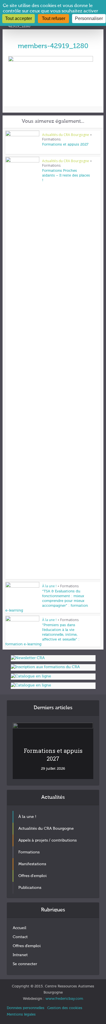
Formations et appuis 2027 (65, 144)
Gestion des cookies (64, 1008)
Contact (20, 937)
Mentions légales (21, 1014)
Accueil (19, 928)
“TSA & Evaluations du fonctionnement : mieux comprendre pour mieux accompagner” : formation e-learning (46, 601)
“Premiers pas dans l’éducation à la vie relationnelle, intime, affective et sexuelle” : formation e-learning (42, 634)
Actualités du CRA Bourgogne (65, 134)
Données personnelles (25, 1008)
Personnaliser (89, 18)
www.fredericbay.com (64, 999)
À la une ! (49, 586)
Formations (51, 139)
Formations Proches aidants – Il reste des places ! (66, 175)
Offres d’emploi (27, 946)
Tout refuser (53, 18)
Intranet (20, 955)
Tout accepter (18, 18)
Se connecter (25, 964)
